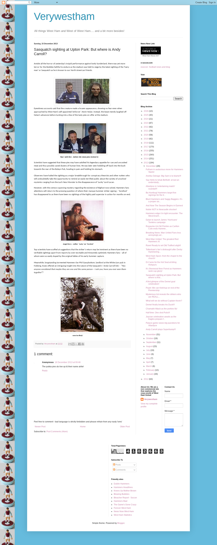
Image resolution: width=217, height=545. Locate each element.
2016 (146, 150)
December (151, 166)
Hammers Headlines (123, 487)
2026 (146, 111)
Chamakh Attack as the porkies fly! (161, 309)
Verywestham (64, 16)
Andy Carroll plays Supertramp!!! (161, 329)
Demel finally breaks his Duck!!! (160, 304)
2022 (146, 127)
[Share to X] (76, 344)
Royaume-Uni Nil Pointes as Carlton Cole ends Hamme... (162, 227)
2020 (146, 135)
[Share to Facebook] (79, 344)
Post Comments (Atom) (57, 431)
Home (83, 426)
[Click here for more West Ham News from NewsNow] (151, 50)
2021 (146, 131)
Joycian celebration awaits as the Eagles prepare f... (161, 317)
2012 (146, 379)
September (151, 342)
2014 (146, 158)
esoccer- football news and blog (155, 67)
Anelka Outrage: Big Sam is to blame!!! (163, 176)
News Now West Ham (124, 511)
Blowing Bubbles (121, 494)
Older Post (125, 426)
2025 (146, 115)
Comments (120, 470)
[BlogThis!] (73, 344)
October (150, 338)
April (148, 362)
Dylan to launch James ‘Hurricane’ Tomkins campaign (161, 221)
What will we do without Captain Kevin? (164, 301)
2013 (146, 162)
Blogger (120, 523)
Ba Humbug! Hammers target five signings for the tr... (161, 194)
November (151, 334)
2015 (146, 155)
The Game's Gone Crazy (125, 504)
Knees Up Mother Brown (125, 491)
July (148, 350)
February (150, 370)
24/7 (157, 56)
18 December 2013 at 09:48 (68, 362)
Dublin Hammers (121, 484)
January (150, 374)
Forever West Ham (122, 508)
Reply (44, 370)
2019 (146, 139)
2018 (146, 143)
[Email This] (70, 344)
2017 (146, 147)
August (149, 346)
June (148, 354)
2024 (146, 119)
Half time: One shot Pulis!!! (158, 312)
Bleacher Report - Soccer (125, 497)
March (149, 366)
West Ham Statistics (123, 515)
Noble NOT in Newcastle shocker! (161, 209)
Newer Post (40, 426)
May (148, 358)
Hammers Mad (120, 501)
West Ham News (148, 56)
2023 (146, 123)
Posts (118, 465)
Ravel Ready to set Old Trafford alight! (163, 245)
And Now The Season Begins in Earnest (164, 205)
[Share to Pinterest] (82, 344)
